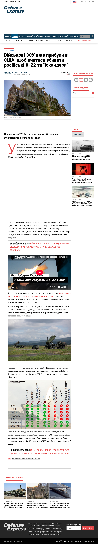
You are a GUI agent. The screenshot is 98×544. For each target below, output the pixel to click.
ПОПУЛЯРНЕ (78, 134)
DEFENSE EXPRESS (20, 72)
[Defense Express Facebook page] (82, 2)
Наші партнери (58, 40)
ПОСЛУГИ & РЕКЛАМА (73, 541)
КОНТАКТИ (91, 541)
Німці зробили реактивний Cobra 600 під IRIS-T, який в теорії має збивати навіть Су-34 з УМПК (59, 506)
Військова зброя (17, 458)
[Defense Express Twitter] (89, 2)
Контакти (69, 40)
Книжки (48, 40)
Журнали (30, 40)
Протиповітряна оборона (32, 458)
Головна (6, 50)
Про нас (7, 40)
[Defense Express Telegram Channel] (93, 2)
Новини (12, 50)
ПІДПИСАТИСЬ (88, 528)
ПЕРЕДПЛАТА (83, 541)
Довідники (39, 40)
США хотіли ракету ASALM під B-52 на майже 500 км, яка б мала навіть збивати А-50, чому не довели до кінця (82, 205)
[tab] (77, 129)
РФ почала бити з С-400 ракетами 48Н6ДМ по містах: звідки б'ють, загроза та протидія (40, 246)
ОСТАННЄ (77, 129)
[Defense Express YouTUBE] (86, 2)
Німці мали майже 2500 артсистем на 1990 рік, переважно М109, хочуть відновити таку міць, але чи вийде (82, 159)
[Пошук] (92, 36)
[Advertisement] (62, 18)
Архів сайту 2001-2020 (84, 40)
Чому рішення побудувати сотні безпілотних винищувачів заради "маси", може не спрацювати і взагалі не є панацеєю (82, 182)
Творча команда (19, 40)
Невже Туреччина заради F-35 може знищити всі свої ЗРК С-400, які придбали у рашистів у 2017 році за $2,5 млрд (14, 507)
